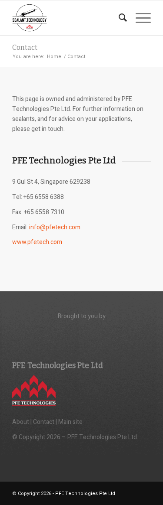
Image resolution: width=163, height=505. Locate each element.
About (20, 422)
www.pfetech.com (37, 242)
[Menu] (139, 17)
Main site (70, 422)
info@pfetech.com (54, 227)
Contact (24, 47)
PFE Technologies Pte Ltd (85, 493)
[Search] (118, 17)
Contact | (45, 422)
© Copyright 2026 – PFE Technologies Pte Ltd (74, 437)
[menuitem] (118, 17)
